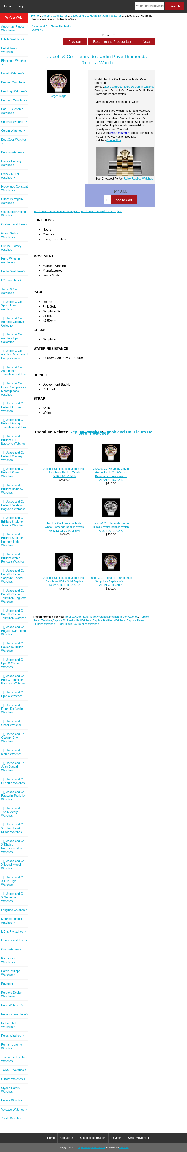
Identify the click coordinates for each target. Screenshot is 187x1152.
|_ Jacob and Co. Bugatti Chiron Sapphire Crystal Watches (13, 576)
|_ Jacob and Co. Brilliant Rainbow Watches (13, 488)
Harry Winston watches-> (10, 260)
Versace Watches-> (14, 1109)
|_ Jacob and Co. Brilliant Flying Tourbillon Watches (13, 423)
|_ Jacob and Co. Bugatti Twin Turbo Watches (13, 630)
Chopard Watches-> (14, 121)
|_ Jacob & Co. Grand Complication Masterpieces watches (14, 389)
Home (7, 6)
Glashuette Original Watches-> (13, 213)
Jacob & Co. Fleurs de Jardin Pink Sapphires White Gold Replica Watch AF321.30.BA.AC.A (64, 581)
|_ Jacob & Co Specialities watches (11, 305)
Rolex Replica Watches (138, 178)
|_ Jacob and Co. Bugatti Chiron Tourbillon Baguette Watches (13, 596)
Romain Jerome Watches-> (11, 1046)
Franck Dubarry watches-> (11, 163)
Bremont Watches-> (14, 100)
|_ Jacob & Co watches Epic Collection (11, 338)
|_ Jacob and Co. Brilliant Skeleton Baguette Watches (13, 505)
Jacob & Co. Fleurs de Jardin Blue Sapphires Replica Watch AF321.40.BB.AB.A (111, 581)
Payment (7, 983)
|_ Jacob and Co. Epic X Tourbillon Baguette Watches (13, 679)
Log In (21, 6)
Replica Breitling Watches (109, 620)
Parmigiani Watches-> (8, 960)
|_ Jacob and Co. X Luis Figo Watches (13, 881)
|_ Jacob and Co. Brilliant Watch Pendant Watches (13, 558)
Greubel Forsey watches (11, 247)
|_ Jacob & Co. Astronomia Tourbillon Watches (13, 370)
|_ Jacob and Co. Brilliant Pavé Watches (13, 472)
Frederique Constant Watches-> (14, 188)
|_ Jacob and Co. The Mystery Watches (13, 812)
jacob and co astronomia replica (57, 211)
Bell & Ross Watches (9, 50)
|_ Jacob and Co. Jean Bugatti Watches (13, 766)
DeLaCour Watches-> (14, 141)
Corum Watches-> (13, 130)
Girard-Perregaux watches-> (12, 200)
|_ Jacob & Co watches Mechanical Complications (14, 354)
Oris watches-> (11, 949)
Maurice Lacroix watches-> (11, 920)
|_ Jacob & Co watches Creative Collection (12, 321)
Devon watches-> (12, 152)
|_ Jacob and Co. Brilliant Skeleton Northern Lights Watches (13, 539)
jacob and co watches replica (101, 211)
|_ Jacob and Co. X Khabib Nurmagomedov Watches (13, 846)
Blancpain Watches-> (14, 62)
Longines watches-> (14, 910)
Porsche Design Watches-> (11, 994)
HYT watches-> (11, 280)
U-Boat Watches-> (13, 1079)
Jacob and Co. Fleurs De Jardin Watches (96, 15)
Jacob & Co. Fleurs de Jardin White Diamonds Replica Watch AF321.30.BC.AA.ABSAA (64, 527)
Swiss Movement (138, 1137)
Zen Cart (124, 1147)
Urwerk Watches (12, 1100)
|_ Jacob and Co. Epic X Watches (13, 694)
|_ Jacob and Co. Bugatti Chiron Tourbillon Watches (13, 614)
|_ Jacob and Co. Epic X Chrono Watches (13, 663)
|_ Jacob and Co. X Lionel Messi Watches (13, 864)
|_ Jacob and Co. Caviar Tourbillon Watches (13, 647)
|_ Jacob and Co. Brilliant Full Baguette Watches (13, 440)
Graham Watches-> (14, 224)
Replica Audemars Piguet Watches (86, 616)
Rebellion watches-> (14, 1014)
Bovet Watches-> (12, 73)
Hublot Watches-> (13, 271)
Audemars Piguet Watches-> (12, 28)
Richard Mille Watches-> (9, 1025)
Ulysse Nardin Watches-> (10, 1089)
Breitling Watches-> (14, 91)
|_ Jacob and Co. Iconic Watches (13, 752)
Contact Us (113, 140)
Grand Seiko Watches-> (9, 235)
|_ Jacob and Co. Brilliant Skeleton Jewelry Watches (13, 521)
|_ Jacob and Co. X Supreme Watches (13, 897)
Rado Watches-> (12, 1005)
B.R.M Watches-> (13, 39)
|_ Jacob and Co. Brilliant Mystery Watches (13, 456)
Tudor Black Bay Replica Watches (78, 623)
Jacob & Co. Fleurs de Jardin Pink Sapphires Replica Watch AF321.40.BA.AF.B (64, 472)
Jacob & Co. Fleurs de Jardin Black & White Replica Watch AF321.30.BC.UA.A (111, 527)
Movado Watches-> (14, 940)
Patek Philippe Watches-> (10, 972)
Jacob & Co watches (55, 15)
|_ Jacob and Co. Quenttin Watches (13, 781)
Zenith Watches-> (13, 1118)
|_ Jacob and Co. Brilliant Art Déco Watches (13, 407)
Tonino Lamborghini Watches (14, 1059)
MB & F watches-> (13, 931)
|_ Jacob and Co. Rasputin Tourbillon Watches (13, 795)
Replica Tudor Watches (123, 616)
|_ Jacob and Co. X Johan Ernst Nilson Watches (13, 828)
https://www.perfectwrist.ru (91, 1147)
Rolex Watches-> (12, 1035)
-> (9, 291)
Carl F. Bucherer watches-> (12, 110)
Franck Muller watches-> (10, 175)
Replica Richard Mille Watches (72, 620)
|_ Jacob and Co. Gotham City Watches (13, 737)
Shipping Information (93, 1137)
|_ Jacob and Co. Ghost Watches (13, 723)
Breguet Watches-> (14, 82)
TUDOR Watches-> (14, 1070)
